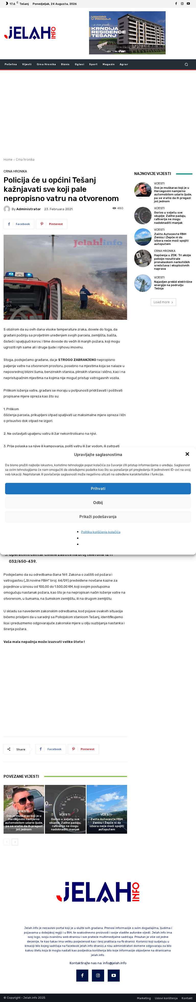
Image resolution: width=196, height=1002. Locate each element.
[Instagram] (182, 4)
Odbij (98, 502)
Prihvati (98, 488)
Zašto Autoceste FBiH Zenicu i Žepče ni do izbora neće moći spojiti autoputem (107, 824)
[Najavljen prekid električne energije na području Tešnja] (143, 283)
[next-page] (15, 842)
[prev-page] (7, 842)
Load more (162, 302)
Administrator (28, 209)
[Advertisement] (98, 113)
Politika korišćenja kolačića (100, 532)
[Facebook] (176, 4)
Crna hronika (25, 159)
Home (8, 159)
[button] (188, 454)
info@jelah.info (115, 963)
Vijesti (23, 811)
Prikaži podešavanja (98, 516)
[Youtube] (188, 4)
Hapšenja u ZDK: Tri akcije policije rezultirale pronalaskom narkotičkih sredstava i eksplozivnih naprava (172, 262)
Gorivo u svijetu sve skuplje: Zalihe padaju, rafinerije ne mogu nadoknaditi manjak (65, 824)
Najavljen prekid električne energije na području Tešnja (173, 285)
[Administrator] (8, 209)
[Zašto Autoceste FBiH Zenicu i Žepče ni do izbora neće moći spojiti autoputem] (107, 809)
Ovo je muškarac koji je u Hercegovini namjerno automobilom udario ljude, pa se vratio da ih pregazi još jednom (24, 822)
